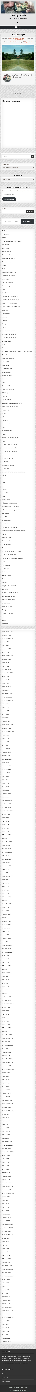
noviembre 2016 (7, 863)
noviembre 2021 (7, 697)
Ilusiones (5, 420)
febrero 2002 (6, 1342)
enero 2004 (6, 1262)
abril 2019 (5, 787)
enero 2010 (6, 1031)
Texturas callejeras (8, 600)
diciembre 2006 (7, 1142)
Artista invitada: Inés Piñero (11, 241)
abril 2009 (5, 1049)
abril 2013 (5, 935)
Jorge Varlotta (7, 431)
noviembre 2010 (7, 997)
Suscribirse (9, 199)
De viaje (4, 320)
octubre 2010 (6, 1000)
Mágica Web (28, 42)
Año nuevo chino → (18, 90)
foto (3, 383)
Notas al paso (6, 538)
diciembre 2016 (7, 859)
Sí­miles (4, 582)
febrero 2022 (6, 687)
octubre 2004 (6, 1231)
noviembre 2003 (7, 1269)
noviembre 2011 (7, 973)
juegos (4, 434)
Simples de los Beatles (9, 586)
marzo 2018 (6, 832)
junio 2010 (5, 1014)
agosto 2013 (6, 928)
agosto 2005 (6, 1197)
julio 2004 (5, 1242)
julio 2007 (5, 1118)
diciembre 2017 (7, 842)
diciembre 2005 (7, 1183)
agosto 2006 (6, 1155)
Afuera (4, 238)
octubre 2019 (6, 766)
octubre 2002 (6, 1314)
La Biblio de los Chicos (9, 444)
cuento (4, 289)
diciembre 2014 (7, 904)
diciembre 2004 (7, 1224)
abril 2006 (5, 1169)
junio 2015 (5, 883)
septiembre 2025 (8, 639)
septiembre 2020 (8, 732)
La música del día (8, 458)
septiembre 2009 (8, 1045)
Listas (4, 486)
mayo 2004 (5, 1248)
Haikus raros (6, 410)
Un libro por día (7, 613)
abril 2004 (5, 1252)
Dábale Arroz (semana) (9, 303)
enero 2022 (6, 690)
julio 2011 (5, 976)
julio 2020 (5, 735)
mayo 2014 (5, 907)
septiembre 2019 (7, 769)
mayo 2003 (5, 1290)
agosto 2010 (6, 1007)
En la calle (5, 362)
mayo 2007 (5, 1124)
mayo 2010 (5, 1018)
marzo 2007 (6, 1131)
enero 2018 (5, 838)
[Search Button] (18, 22)
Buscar (4, 209)
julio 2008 (5, 1076)
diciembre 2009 (7, 1035)
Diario (4, 327)
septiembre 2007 (8, 1111)
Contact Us (6, 1381)
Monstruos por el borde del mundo (13, 531)
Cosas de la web (7, 283)
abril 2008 (5, 1087)
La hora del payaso (8, 455)
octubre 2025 (6, 635)
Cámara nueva (6, 262)
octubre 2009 (6, 1042)
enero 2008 (6, 1097)
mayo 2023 (5, 666)
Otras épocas (6, 544)
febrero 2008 (6, 1093)
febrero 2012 (6, 966)
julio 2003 (5, 1283)
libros (4, 479)
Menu (19, 27)
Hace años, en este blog (10, 407)
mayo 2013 (5, 931)
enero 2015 (5, 900)
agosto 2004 (6, 1238)
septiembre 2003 (8, 1276)
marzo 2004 (6, 1255)
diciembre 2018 (7, 801)
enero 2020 (6, 756)
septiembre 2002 (8, 1317)
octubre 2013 (6, 921)
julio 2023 (5, 663)
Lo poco (4, 489)
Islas (3, 427)
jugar (3, 441)
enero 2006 (6, 1180)
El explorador (6, 341)
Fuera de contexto (8, 389)
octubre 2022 (6, 670)
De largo (5, 317)
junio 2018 (5, 821)
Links (4, 482)
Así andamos (6, 245)
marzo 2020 (6, 749)
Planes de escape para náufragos (13, 558)
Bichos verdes (6, 251)
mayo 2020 (5, 742)
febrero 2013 (6, 938)
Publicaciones (6, 572)
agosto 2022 (6, 676)
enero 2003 (6, 1304)
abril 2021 (5, 714)
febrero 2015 (6, 897)
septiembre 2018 (7, 811)
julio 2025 (5, 645)
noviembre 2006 (7, 1145)
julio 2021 (5, 704)
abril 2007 (5, 1128)
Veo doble (13, 42)
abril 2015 (5, 890)
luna (3, 496)
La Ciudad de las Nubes (9, 451)
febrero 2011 (6, 990)
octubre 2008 (6, 1066)
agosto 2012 (6, 956)
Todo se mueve (7, 607)
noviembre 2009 (7, 1038)
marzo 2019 (6, 790)
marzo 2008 (6, 1090)
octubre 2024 (6, 649)
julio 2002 (5, 1324)
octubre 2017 (6, 849)
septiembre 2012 (7, 952)
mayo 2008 (5, 1083)
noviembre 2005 (7, 1187)
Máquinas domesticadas (10, 503)
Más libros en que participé (11, 510)
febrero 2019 (6, 794)
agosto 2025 (6, 642)
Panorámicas (6, 548)
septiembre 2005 (8, 1193)
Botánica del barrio (8, 258)
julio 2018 (5, 818)
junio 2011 (5, 980)
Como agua (5, 279)
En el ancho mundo (8, 358)
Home (4, 1374)
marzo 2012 (6, 962)
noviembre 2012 (7, 945)
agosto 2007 (6, 1114)
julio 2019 (5, 776)
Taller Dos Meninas (8, 596)
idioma (4, 417)
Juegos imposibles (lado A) (11, 438)
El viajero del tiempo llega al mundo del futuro (17, 351)
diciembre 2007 (7, 1100)
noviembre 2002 (7, 1311)
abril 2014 (5, 911)
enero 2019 (5, 797)
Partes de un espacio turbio (11, 551)
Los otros (5, 493)
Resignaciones (7, 575)
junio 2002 (5, 1328)
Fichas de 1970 (7, 376)
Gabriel (4, 396)
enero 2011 (5, 994)
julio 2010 (5, 1011)
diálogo (4, 324)
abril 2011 (5, 983)
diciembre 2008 (7, 1059)
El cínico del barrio (8, 331)
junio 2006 (5, 1162)
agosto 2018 (6, 814)
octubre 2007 (6, 1107)
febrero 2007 (6, 1135)
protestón (5, 569)
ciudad (4, 265)
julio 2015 (5, 880)
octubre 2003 (6, 1273)
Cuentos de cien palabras (10, 296)
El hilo (4, 345)
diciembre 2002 (7, 1307)
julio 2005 (5, 1200)
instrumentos (6, 424)
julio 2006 (5, 1159)
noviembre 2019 (7, 763)
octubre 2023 (6, 659)
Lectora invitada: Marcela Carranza (13, 472)
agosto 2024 (6, 652)
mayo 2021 (5, 711)
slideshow (5, 589)
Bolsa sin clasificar (8, 255)
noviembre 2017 (7, 845)
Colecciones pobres (8, 276)
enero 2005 (6, 1221)
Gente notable (7, 400)
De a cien (5, 310)
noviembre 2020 (7, 725)
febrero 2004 (6, 1259)
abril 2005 (5, 1211)
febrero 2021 (6, 721)
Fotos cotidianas (7, 386)
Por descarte (6, 565)
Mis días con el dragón (9, 527)
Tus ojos (4, 610)
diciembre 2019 (7, 759)
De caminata (6, 314)
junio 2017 (5, 856)
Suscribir (27, 221)
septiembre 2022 (8, 673)
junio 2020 (5, 738)
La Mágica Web (18, 15)
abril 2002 (5, 1335)
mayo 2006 (5, 1166)
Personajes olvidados (9, 555)
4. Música (5, 231)
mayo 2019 (5, 783)
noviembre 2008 (7, 1062)
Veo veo (4, 617)
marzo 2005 (6, 1214)
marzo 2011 (5, 987)
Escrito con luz (7, 369)
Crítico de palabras (8, 286)
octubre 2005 (6, 1190)
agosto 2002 (6, 1321)
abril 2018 (5, 828)
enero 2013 (5, 942)
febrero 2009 (6, 1052)
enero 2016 (5, 873)
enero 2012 (5, 969)
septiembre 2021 (7, 701)
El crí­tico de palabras (9, 334)
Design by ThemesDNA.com (18, 1390)
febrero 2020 (6, 752)
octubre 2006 (6, 1149)
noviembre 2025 (7, 632)
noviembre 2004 (7, 1228)
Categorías (5, 165)
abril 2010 (5, 1021)
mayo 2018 (5, 825)
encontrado (6, 365)
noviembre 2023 (7, 656)
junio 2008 (5, 1080)
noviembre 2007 (7, 1104)
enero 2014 (6, 918)
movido (4, 534)
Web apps (5, 624)
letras (4, 476)
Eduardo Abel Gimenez (16, 38)
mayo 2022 (5, 683)
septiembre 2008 (8, 1069)
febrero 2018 (6, 835)
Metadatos (5, 513)
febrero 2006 (6, 1176)
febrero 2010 (6, 1028)
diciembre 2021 (7, 694)
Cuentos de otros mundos (10, 300)
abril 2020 (5, 745)
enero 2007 (6, 1138)
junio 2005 (5, 1204)
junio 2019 (5, 780)
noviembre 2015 (7, 876)
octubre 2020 (6, 728)
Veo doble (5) (18, 34)
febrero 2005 (6, 1218)
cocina (4, 269)
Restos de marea (7, 579)
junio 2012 (5, 959)
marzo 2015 (6, 894)
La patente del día (8, 465)
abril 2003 (5, 1293)
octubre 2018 (6, 807)
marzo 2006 (6, 1173)
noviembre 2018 (7, 804)
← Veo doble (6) (18, 93)
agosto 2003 (6, 1280)
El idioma (5, 348)
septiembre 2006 (8, 1152)
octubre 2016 (6, 866)
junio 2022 (5, 680)
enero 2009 (6, 1055)
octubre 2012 (6, 949)
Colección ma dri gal (9, 272)
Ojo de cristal (6, 541)
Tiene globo (6, 603)
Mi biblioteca (6, 517)
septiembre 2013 (7, 925)
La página (5, 462)
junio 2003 (5, 1286)
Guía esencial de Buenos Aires (12, 403)
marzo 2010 (6, 1025)
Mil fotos (5, 524)
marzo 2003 (6, 1297)
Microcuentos (6, 520)
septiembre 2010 (7, 1004)
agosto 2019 (6, 773)
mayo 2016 (5, 869)
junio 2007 (5, 1121)
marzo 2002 (6, 1338)
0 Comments (19, 39)
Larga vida (5, 469)
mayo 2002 (5, 1331)
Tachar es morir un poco (10, 593)
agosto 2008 (6, 1073)
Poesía (4, 562)
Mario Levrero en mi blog (10, 507)
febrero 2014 (6, 914)
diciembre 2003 (7, 1266)
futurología (5, 393)
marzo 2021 (6, 718)
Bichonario (5, 248)
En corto (5, 355)
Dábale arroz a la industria (11, 307)
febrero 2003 (6, 1300)
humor (4, 414)
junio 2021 (5, 707)
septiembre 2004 (8, 1235)
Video (4, 620)
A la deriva (5, 234)
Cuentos (4, 293)
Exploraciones (6, 372)
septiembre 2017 (7, 852)
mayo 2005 (5, 1207)
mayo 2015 (5, 887)
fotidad (4, 379)
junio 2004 (5, 1245)
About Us (5, 1378)
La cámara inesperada (9, 448)
